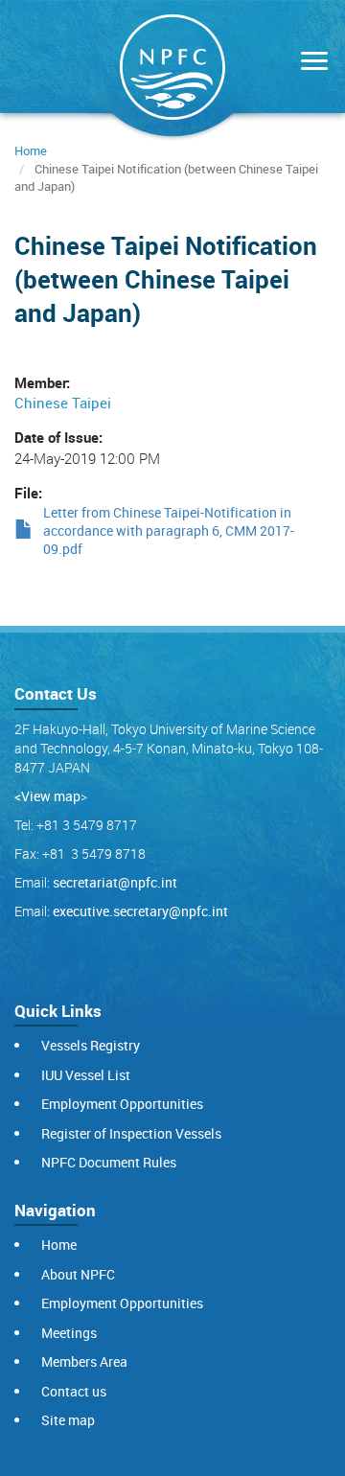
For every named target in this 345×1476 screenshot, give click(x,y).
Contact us (73, 1391)
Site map (68, 1420)
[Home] (172, 71)
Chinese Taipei (62, 402)
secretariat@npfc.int (115, 882)
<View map (47, 796)
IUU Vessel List (85, 1075)
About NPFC (78, 1274)
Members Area (84, 1361)
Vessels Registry (90, 1045)
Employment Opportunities (122, 1104)
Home (30, 150)
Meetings (69, 1333)
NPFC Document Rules (108, 1162)
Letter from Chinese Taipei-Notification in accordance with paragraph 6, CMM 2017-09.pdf (168, 531)
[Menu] (309, 63)
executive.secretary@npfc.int (140, 911)
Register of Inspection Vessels (131, 1133)
